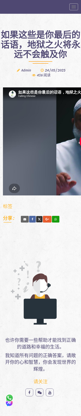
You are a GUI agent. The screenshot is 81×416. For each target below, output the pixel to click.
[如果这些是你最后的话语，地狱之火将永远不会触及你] (25, 219)
